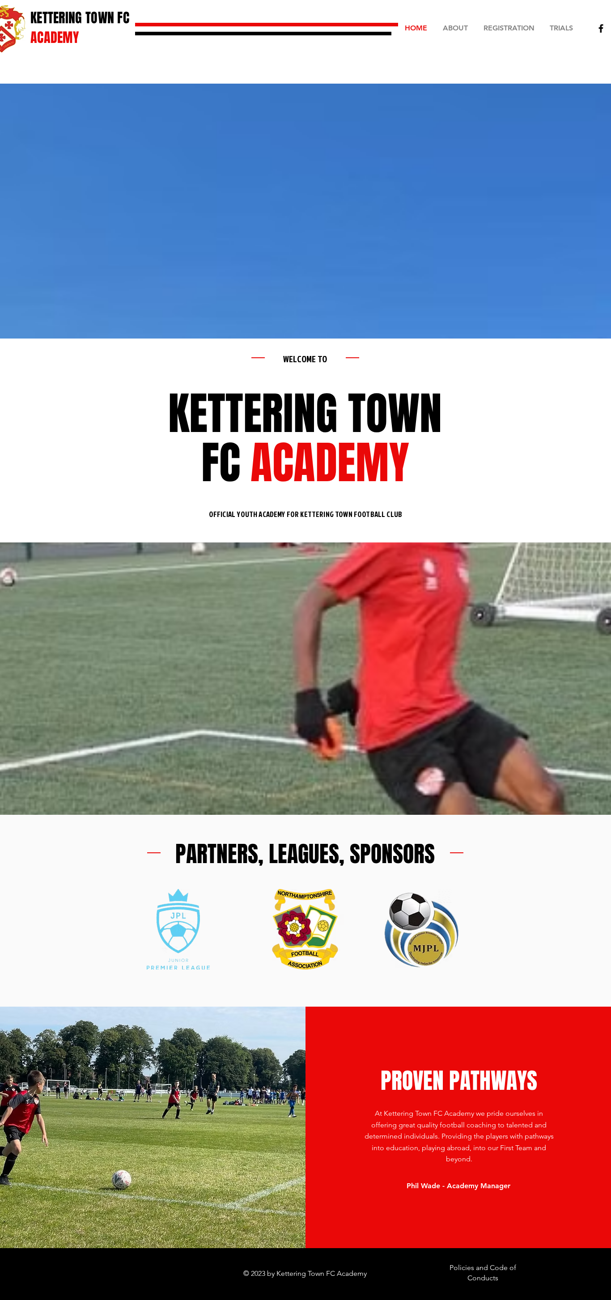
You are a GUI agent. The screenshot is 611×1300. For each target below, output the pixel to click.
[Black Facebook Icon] (601, 28)
